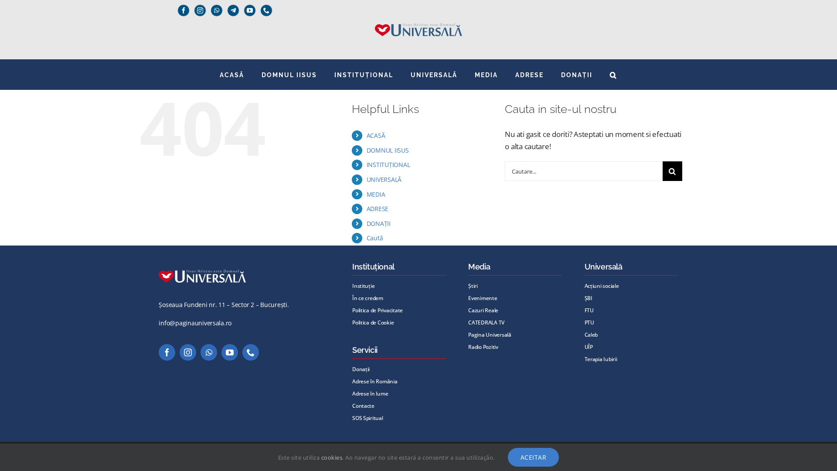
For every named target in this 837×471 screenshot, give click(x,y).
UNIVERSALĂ (384, 179)
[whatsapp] (217, 10)
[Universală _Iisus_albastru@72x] (418, 20)
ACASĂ (376, 135)
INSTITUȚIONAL (388, 164)
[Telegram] (233, 10)
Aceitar (534, 457)
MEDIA (376, 194)
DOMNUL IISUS (388, 150)
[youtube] (250, 10)
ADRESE (377, 209)
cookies (332, 457)
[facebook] (183, 10)
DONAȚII (379, 223)
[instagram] (200, 10)
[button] (613, 74)
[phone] (266, 10)
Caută (375, 238)
